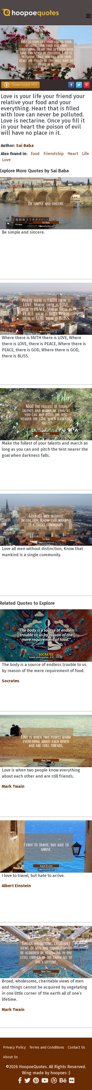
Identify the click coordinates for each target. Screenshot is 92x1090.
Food (35, 153)
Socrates (10, 680)
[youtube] (44, 1080)
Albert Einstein (16, 885)
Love (6, 159)
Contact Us (76, 1047)
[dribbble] (54, 1080)
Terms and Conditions (46, 1047)
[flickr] (71, 1080)
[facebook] (20, 1080)
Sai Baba (25, 145)
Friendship (53, 153)
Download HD (24, 84)
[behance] (63, 1080)
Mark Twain (13, 786)
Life (85, 153)
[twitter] (27, 1080)
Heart (72, 153)
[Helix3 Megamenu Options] (88, 16)
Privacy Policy (14, 1047)
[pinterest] (36, 1080)
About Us (10, 1057)
